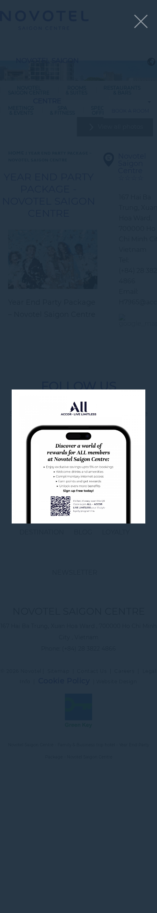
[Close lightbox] (141, 22)
